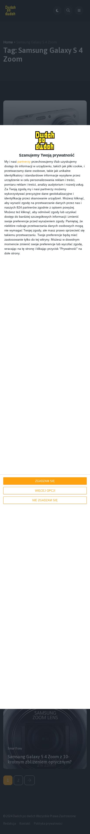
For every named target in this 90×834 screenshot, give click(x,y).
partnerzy (24, 161)
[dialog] (45, 417)
